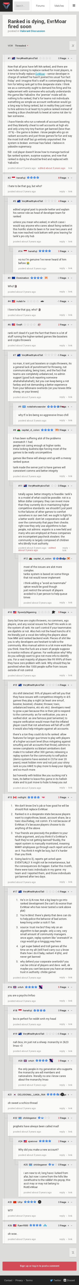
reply (62, 191)
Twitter (57, 1280)
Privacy (19, 1280)
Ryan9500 (23, 1225)
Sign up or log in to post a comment (39, 1266)
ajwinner (32, 1141)
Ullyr (20, 1202)
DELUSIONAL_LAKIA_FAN (31, 1094)
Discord (71, 1280)
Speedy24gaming (27, 612)
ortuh (21, 987)
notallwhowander (36, 406)
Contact (8, 1280)
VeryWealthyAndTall (27, 58)
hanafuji (20, 178)
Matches (59, 5)
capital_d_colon (31, 430)
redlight (22, 797)
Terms (29, 1280)
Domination (22, 278)
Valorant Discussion (32, 31)
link (70, 168)
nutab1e (20, 301)
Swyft (19, 324)
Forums (40, 5)
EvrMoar (40, 73)
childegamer (29, 1118)
